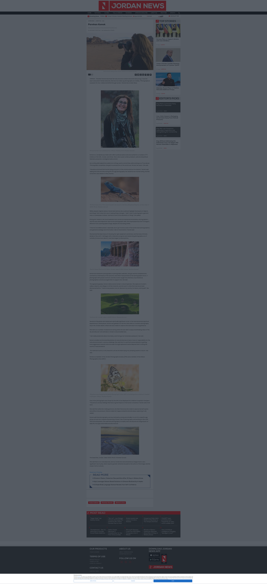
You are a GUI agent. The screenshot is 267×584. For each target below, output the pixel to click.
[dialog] (133, 579)
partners (79, 576)
